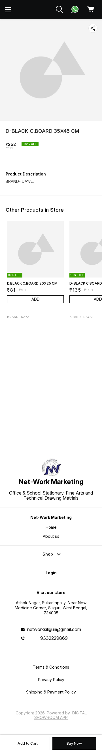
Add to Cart (28, 743)
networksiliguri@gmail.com (54, 629)
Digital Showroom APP (60, 715)
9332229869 (54, 638)
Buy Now (74, 743)
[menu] (8, 9)
